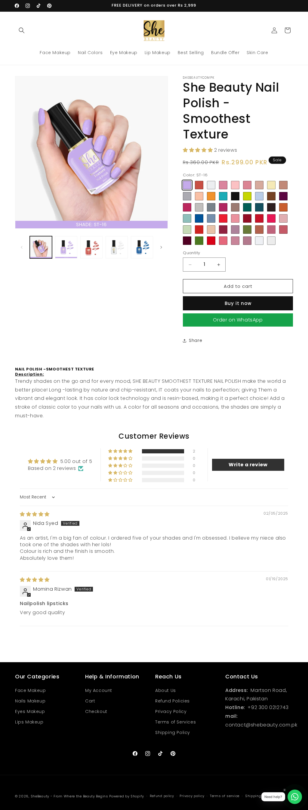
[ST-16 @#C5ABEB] (187, 185)
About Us (165, 690)
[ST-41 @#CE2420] (199, 229)
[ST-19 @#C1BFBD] (199, 207)
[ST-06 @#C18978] (283, 185)
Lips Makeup (29, 722)
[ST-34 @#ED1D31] (223, 218)
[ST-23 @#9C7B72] (235, 207)
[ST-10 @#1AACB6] (223, 196)
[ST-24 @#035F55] (247, 207)
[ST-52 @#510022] (187, 240)
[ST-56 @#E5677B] (223, 240)
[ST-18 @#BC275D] (187, 207)
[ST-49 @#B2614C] (259, 229)
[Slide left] (21, 247)
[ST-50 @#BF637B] (271, 229)
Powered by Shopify (126, 796)
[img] (35, 514)
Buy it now (238, 303)
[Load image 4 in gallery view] (91, 247)
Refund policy (162, 795)
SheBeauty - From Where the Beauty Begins (69, 796)
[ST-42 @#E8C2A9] (211, 229)
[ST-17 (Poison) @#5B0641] (283, 196)
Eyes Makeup (30, 711)
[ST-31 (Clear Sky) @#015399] (199, 218)
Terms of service (224, 795)
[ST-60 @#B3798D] (247, 240)
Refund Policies (172, 701)
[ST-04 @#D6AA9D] (259, 185)
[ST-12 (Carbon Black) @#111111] (235, 196)
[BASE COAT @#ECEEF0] (211, 185)
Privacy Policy (170, 711)
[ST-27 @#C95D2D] (283, 207)
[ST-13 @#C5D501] (247, 196)
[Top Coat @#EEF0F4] (259, 240)
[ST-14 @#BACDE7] (259, 196)
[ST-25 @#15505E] (259, 207)
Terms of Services (175, 722)
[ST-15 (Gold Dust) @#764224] (271, 196)
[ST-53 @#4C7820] (199, 240)
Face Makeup (30, 690)
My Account (98, 690)
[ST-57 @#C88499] (235, 240)
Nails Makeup (30, 701)
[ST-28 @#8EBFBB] (187, 218)
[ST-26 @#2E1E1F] (271, 207)
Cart (90, 701)
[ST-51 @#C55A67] (283, 229)
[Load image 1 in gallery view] (41, 247)
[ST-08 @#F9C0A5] (199, 196)
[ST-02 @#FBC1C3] (235, 185)
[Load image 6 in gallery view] (142, 247)
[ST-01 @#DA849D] (223, 185)
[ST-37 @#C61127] (259, 218)
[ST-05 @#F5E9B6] (271, 185)
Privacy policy (192, 795)
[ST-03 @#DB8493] (247, 185)
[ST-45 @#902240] (223, 229)
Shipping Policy (172, 732)
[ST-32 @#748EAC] (211, 218)
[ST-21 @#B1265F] (223, 207)
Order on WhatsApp (238, 319)
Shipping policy (259, 795)
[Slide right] (161, 247)
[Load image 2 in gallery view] (66, 247)
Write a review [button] (248, 464)
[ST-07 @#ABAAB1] (187, 196)
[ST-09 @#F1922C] (211, 196)
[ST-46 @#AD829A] (235, 229)
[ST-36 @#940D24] (247, 218)
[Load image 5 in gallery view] (117, 247)
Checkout (96, 711)
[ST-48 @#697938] (247, 229)
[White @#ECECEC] (271, 240)
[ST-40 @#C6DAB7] (187, 229)
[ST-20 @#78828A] (211, 207)
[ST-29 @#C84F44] (199, 185)
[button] (21, 30)
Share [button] (195, 340)
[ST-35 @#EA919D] (235, 218)
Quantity (191, 253)
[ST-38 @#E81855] (271, 218)
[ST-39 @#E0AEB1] (283, 218)
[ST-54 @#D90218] (211, 240)
